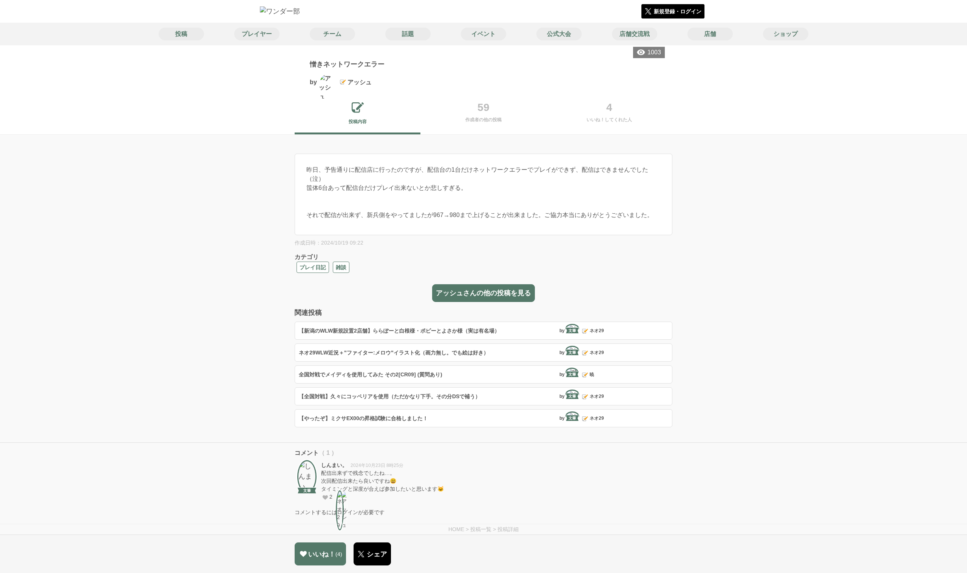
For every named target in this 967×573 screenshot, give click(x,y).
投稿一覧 (480, 529)
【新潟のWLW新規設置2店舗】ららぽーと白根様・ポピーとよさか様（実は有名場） (399, 331)
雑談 (341, 267)
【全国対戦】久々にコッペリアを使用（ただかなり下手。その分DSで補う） (389, 396)
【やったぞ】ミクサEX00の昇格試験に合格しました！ (363, 418)
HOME (456, 529)
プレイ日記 (313, 267)
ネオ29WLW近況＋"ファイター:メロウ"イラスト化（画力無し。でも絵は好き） (394, 353)
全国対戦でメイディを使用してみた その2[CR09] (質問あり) (370, 374)
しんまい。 (334, 465)
